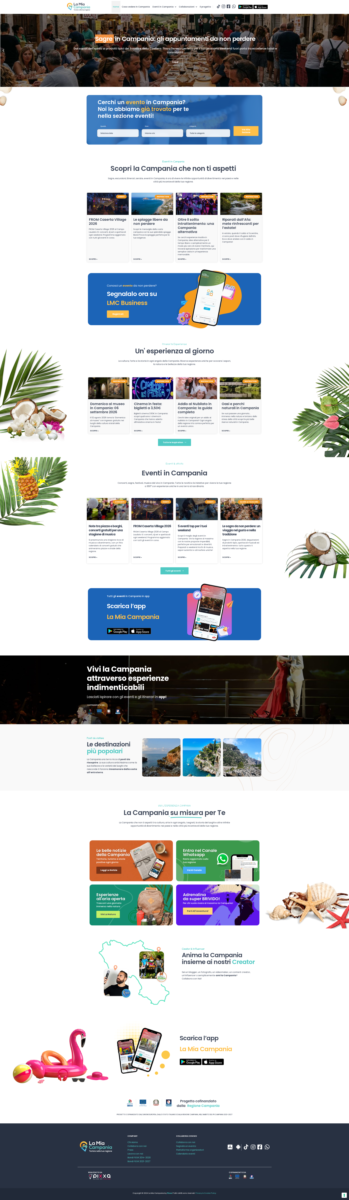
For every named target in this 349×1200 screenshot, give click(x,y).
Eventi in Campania (163, 6)
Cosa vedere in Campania (136, 6)
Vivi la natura (108, 914)
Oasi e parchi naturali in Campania (240, 405)
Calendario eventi (185, 1153)
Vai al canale (194, 870)
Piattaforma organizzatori (190, 1149)
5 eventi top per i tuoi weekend (192, 528)
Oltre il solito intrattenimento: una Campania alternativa (196, 225)
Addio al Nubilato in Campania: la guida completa (195, 407)
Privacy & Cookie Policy (205, 1193)
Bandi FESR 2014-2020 (139, 1157)
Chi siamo (132, 1142)
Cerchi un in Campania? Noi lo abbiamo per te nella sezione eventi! (143, 109)
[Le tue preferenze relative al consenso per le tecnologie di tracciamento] (344, 1195)
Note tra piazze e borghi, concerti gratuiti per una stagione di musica (106, 530)
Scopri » (93, 259)
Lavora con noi (135, 1153)
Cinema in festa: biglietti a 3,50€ (148, 405)
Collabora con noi (136, 1146)
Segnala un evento (186, 1146)
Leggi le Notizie (108, 870)
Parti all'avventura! (197, 911)
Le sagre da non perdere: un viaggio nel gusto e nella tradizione (241, 530)
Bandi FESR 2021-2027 (138, 1161)
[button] (3, 50)
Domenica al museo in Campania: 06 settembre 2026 (107, 407)
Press (130, 1149)
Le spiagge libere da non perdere (150, 221)
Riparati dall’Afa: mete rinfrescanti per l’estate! (240, 223)
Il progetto (205, 6)
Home (116, 6)
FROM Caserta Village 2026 (107, 221)
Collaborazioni (186, 6)
